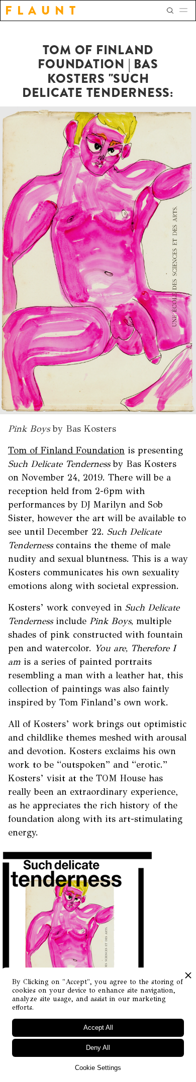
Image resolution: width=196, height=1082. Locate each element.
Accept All (98, 1027)
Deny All (98, 1047)
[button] (186, 10)
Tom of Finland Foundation (66, 450)
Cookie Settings (98, 1067)
